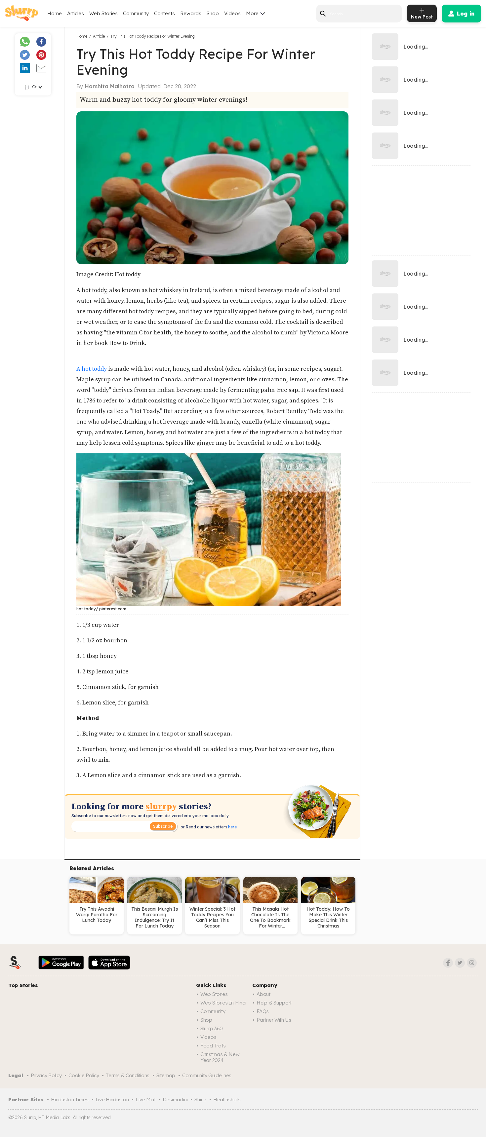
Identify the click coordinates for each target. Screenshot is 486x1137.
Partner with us (274, 1020)
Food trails (213, 1045)
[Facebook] (448, 963)
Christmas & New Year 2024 (220, 1057)
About (263, 994)
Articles (75, 13)
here (232, 826)
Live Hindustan (112, 1099)
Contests (164, 13)
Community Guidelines (206, 1075)
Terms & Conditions (127, 1075)
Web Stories (103, 13)
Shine (200, 1099)
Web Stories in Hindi (223, 1003)
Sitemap (165, 1075)
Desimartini (175, 1099)
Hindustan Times (70, 1099)
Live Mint (145, 1099)
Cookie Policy (83, 1075)
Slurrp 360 (211, 1028)
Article (99, 36)
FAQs (263, 1011)
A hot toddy (92, 369)
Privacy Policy (46, 1075)
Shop (213, 13)
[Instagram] (472, 963)
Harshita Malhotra (110, 86)
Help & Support (274, 1003)
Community (136, 13)
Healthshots (227, 1099)
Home (54, 13)
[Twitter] (460, 963)
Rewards (190, 13)
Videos (232, 13)
